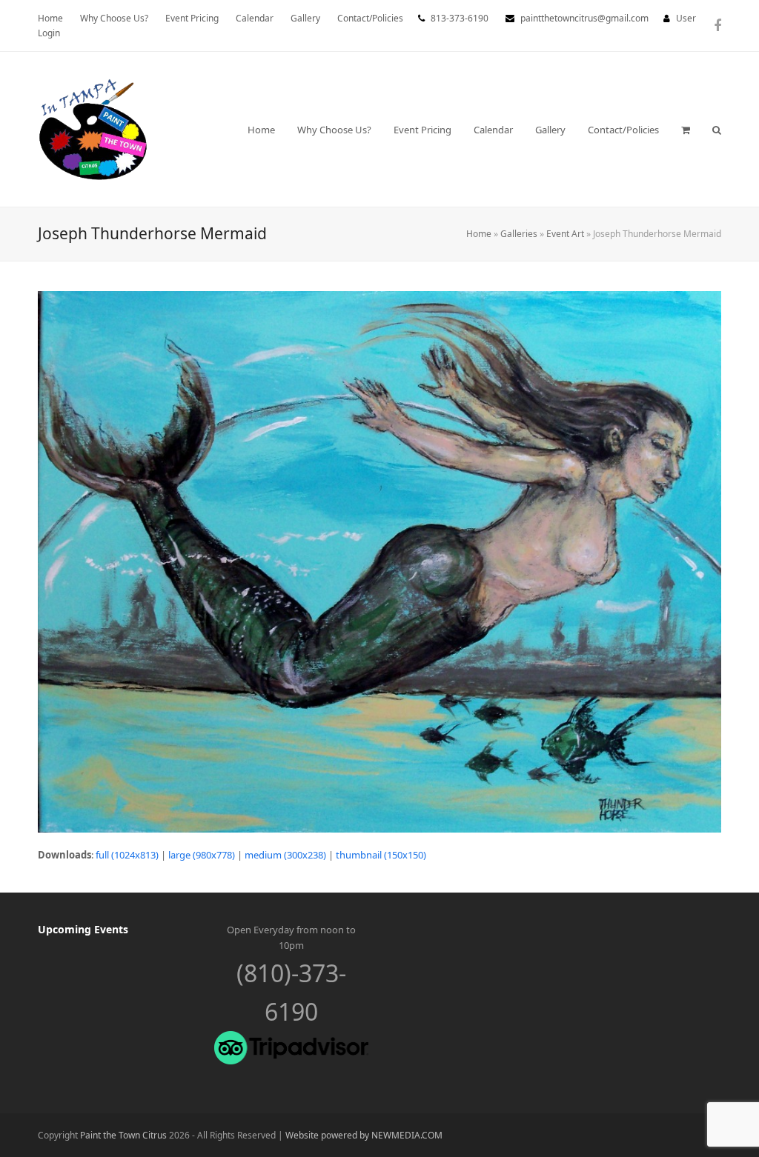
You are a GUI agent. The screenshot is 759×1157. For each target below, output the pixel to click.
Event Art (565, 233)
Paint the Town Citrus (123, 1135)
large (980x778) (201, 854)
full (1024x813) (127, 854)
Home (478, 233)
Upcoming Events (83, 929)
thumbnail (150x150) (381, 854)
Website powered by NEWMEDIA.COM (364, 1135)
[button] (685, 129)
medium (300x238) (285, 854)
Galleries (518, 233)
